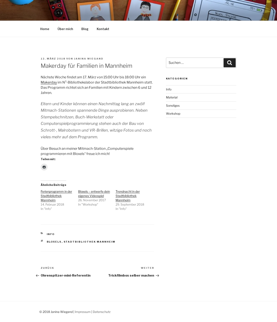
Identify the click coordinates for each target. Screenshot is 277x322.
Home (44, 29)
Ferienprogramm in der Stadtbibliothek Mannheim (56, 196)
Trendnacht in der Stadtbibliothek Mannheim (128, 196)
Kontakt (103, 29)
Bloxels (54, 241)
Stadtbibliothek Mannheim (90, 241)
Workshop (173, 113)
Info (51, 234)
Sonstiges (173, 105)
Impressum (83, 312)
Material (171, 97)
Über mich (65, 29)
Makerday (49, 82)
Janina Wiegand (88, 58)
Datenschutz (102, 312)
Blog (85, 29)
